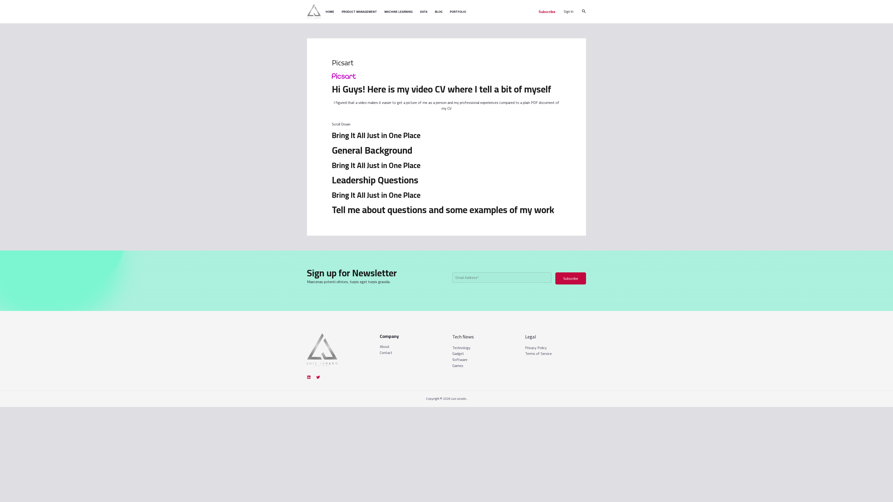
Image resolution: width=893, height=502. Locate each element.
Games (457, 365)
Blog (438, 11)
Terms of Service (538, 353)
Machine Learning (398, 11)
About (385, 347)
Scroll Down (341, 124)
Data (423, 11)
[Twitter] (318, 377)
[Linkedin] (309, 377)
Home (330, 11)
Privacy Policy (536, 347)
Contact (386, 353)
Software (459, 359)
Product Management (359, 11)
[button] (547, 11)
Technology (461, 347)
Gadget (458, 353)
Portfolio (458, 11)
